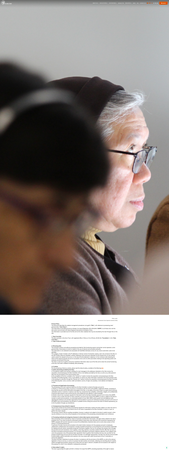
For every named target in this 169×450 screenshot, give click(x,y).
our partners (112, 3)
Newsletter (121, 3)
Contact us (143, 3)
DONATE (164, 3)
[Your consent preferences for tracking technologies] (166, 447)
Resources (128, 3)
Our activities (103, 3)
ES (157, 3)
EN (152, 3)
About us (95, 3)
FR (155, 3)
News (134, 3)
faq (138, 3)
